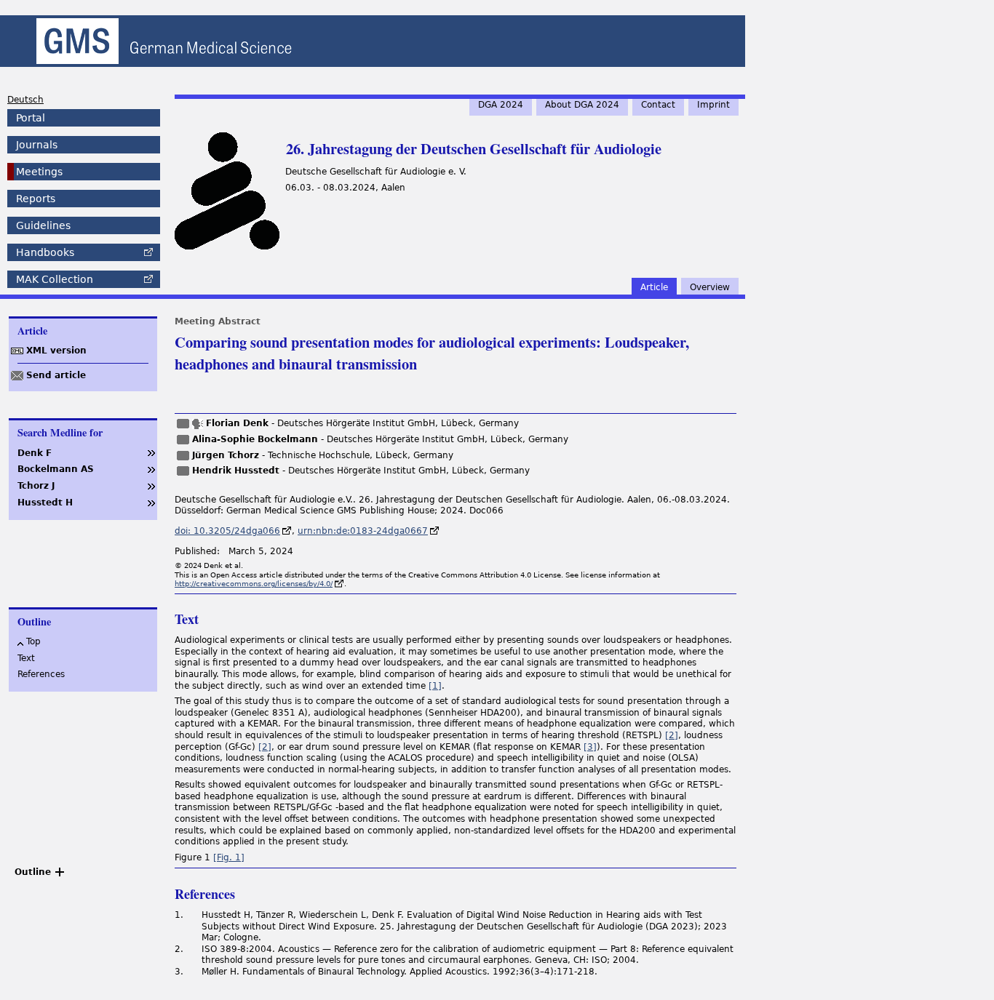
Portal (30, 118)
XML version (56, 350)
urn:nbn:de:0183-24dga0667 (363, 531)
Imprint (713, 105)
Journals (36, 145)
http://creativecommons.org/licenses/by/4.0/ (254, 584)
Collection (54, 279)
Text (26, 658)
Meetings (39, 171)
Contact (658, 105)
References (41, 674)
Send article (56, 375)
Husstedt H (45, 502)
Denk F (34, 453)
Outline (33, 872)
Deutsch (25, 100)
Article (654, 287)
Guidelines (43, 225)
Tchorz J (36, 486)
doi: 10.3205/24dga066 (227, 531)
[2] (671, 735)
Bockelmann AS (55, 469)
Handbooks (45, 252)
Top (33, 641)
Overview (710, 287)
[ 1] (228, 857)
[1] (435, 686)
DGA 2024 (500, 105)
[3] (590, 747)
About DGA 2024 (582, 105)
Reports (35, 198)
